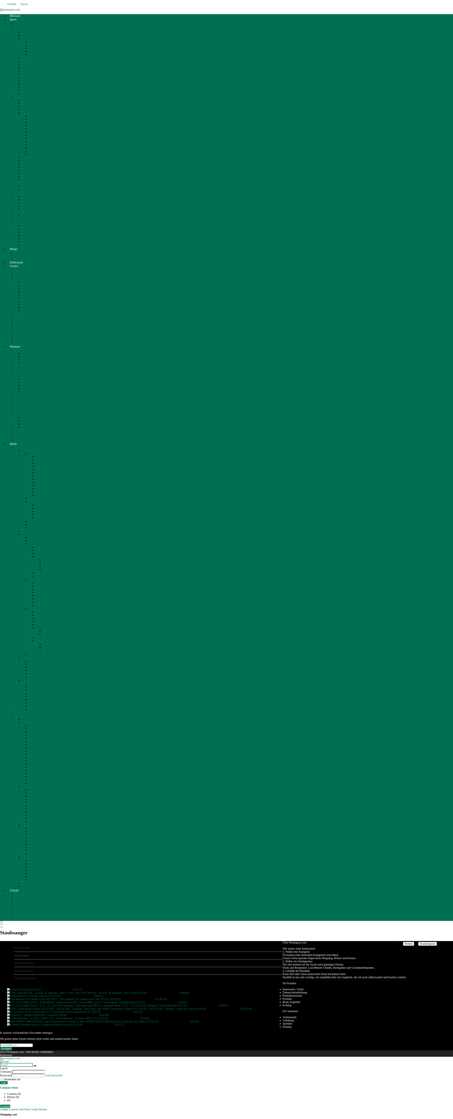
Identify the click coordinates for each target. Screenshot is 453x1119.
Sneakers (33, 815)
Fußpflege (41, 621)
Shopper (33, 850)
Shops (13, 249)
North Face (27, 215)
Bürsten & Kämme (45, 585)
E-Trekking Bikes (31, 173)
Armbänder (41, 504)
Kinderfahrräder (30, 80)
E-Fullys (26, 112)
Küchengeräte (29, 356)
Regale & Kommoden (33, 378)
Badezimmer (21, 401)
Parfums (33, 540)
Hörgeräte (33, 696)
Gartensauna (21, 326)
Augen (46, 559)
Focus (31, 122)
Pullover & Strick (38, 773)
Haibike (32, 131)
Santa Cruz (34, 144)
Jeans (31, 754)
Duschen (40, 614)
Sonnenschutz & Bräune (49, 640)
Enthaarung (41, 618)
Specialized (34, 150)
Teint (45, 566)
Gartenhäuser (21, 320)
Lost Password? (54, 1075)
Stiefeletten (34, 821)
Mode (13, 444)
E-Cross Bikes (29, 160)
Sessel (24, 382)
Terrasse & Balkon (24, 437)
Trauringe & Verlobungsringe (44, 524)
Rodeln (25, 235)
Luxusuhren (42, 463)
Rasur (31, 676)
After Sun (47, 643)
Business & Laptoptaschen (43, 831)
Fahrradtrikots (36, 48)
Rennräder (27, 83)
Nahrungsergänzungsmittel (43, 709)
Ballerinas (33, 789)
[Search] (1, 927)
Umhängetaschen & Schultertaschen (48, 853)
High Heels (34, 799)
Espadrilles (34, 796)
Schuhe (25, 786)
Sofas (24, 385)
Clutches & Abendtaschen (42, 834)
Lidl (16, 255)
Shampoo (40, 601)
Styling (39, 605)
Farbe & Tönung (44, 592)
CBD (31, 689)
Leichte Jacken (36, 770)
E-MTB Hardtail (30, 163)
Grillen (18, 275)
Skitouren (26, 241)
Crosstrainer (28, 199)
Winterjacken (35, 783)
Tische (24, 391)
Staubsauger (28, 359)
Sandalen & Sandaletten (41, 808)
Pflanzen (19, 336)
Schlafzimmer (22, 430)
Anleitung (288, 1020)
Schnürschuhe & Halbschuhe (44, 812)
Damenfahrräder (30, 77)
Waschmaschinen (31, 362)
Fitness (18, 193)
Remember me (12, 1079)
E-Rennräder (28, 170)
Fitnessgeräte (28, 202)
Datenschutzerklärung (295, 992)
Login (4, 1082)
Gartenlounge (28, 288)
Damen (32, 501)
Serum (39, 576)
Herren (32, 521)
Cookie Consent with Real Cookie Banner (23, 1109)
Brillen (32, 693)
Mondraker (34, 141)
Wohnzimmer (21, 433)
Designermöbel (22, 375)
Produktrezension (292, 995)
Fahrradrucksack (37, 54)
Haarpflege (34, 579)
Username (5, 1071)
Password (5, 1075)
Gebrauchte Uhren (45, 491)
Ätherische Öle (36, 686)
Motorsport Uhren (45, 488)
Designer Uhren (44, 469)
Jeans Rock (34, 760)
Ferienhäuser (21, 909)
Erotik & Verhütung (39, 702)
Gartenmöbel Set (30, 294)
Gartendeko (20, 333)
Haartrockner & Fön (46, 598)
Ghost (31, 125)
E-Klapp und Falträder (33, 176)
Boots (31, 792)
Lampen (18, 398)
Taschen (25, 825)
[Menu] (1, 923)
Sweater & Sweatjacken (41, 779)
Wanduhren (41, 482)
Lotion (46, 634)
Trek (30, 153)
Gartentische (28, 291)
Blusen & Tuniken (38, 735)
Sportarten (20, 219)
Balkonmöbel (28, 304)
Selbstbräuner (50, 647)
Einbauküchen (29, 417)
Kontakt (287, 998)
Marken (25, 61)
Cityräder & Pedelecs (33, 70)
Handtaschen (35, 841)
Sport (13, 19)
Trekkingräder (29, 86)
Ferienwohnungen (24, 916)
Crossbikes (27, 74)
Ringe (38, 514)
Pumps (32, 805)
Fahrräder (19, 29)
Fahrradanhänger (30, 93)
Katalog (287, 1005)
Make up (40, 556)
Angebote (19, 893)
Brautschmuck (36, 527)
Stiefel (31, 818)
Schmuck (26, 450)
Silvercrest (20, 366)
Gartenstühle (28, 297)
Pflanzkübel (20, 339)
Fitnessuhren (28, 205)
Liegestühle (27, 301)
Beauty (18, 447)
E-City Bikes (28, 157)
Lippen (46, 562)
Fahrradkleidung (30, 38)
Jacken (32, 747)
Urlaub (14, 890)
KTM (31, 134)
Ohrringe (40, 511)
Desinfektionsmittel (39, 705)
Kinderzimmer (22, 411)
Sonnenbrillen (36, 879)
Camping (26, 186)
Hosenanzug (35, 744)
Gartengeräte (21, 314)
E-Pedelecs (27, 167)
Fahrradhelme (36, 41)
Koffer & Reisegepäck (40, 844)
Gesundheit (27, 680)
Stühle (24, 388)
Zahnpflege (34, 699)
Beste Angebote (291, 1001)
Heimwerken (21, 272)
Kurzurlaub (20, 906)
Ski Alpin (26, 238)
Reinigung (41, 572)
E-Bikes (18, 96)
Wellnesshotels (22, 912)
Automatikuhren (44, 485)
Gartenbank (27, 285)
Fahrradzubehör (30, 58)
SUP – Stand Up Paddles (35, 189)
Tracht (24, 883)
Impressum (6, 1055)
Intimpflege (34, 654)
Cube (31, 118)
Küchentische (28, 427)
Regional (24, 4)
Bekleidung (27, 228)
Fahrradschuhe (36, 45)
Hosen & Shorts (37, 741)
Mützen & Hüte (37, 870)
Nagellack (41, 637)
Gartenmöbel (21, 278)
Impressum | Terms (293, 989)
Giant (31, 128)
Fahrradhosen (36, 51)
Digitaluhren (42, 479)
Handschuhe (35, 866)
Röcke (32, 776)
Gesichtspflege (36, 543)
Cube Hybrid (28, 109)
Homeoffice (20, 407)
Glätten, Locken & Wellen (50, 595)
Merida (32, 138)
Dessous (33, 738)
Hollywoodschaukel (32, 307)
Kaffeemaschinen (31, 353)
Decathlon (20, 25)
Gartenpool (20, 323)
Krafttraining (28, 209)
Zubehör (47, 569)
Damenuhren (42, 472)
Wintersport (20, 222)
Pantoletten (34, 802)
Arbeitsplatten (29, 423)
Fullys (24, 64)
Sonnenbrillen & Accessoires (51, 517)
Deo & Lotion (43, 627)
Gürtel (31, 863)
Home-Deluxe (22, 372)
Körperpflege (35, 608)
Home (396, 943)
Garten (14, 266)
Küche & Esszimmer (25, 414)
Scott (31, 147)
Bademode (34, 728)
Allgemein (20, 22)
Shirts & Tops (36, 751)
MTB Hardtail (29, 67)
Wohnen (15, 346)
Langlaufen (27, 232)
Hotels (17, 900)
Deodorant (48, 630)
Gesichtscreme (43, 550)
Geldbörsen (34, 837)
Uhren (31, 453)
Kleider (32, 763)
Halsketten (41, 508)
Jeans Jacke (34, 757)
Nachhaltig (11, 4)
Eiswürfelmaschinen (25, 978)
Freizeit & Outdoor (24, 183)
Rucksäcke (34, 847)
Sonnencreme (50, 650)
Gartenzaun (20, 330)
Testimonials (290, 1017)
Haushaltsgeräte (23, 349)
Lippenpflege (42, 553)
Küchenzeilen (29, 420)
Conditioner (42, 589)
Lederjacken (35, 767)
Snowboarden (29, 244)
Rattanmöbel (28, 310)
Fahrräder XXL (30, 89)
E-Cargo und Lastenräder (35, 179)
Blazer (32, 732)
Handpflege (41, 624)
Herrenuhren (42, 475)
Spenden (287, 1023)
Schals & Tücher (37, 873)
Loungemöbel (22, 395)
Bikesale (26, 35)
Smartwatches (43, 460)
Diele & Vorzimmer (25, 404)
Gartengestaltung (23, 317)
